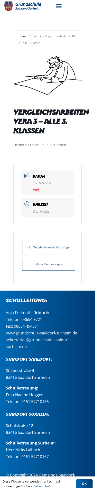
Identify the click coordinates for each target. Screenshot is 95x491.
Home (23, 36)
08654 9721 (31, 319)
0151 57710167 (35, 456)
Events (36, 36)
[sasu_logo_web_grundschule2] (25, 6)
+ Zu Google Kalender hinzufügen (48, 247)
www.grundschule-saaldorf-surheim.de (41, 333)
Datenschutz (42, 486)
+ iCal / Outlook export (49, 264)
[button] (59, 6)
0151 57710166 (35, 401)
